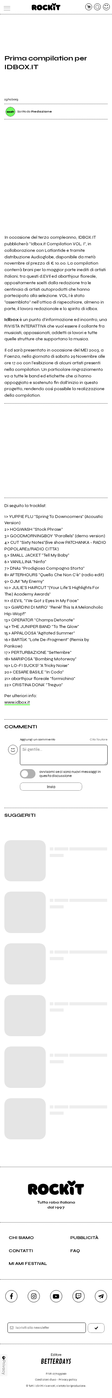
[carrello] (88, 6)
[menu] (5, 6)
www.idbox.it (17, 702)
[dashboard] (106, 6)
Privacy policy (67, 1379)
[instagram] (34, 1296)
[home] (46, 6)
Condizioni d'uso (45, 1379)
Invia (51, 786)
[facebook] (11, 1296)
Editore (50, 1357)
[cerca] (97, 6)
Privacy (4, 1367)
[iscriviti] (96, 1328)
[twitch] (78, 1296)
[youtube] (56, 1296)
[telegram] (101, 1296)
